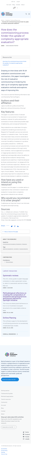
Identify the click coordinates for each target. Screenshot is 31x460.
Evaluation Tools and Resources (12, 20)
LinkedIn (27, 439)
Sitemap (3, 452)
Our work (9, 4)
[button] (26, 14)
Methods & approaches (7, 396)
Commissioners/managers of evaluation (12, 244)
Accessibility (4, 448)
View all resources (9, 334)
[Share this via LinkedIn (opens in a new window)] (18, 226)
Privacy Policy (4, 450)
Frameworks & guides (7, 393)
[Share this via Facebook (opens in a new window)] (14, 226)
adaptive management (8, 248)
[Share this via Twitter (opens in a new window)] (11, 226)
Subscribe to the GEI (7, 427)
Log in (18, 1)
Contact (18, 4)
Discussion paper (12, 45)
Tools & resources (6, 399)
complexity (16, 248)
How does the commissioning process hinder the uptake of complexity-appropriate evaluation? (14, 63)
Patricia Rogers (9, 262)
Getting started (5, 390)
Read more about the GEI (8, 379)
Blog (13, 4)
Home (2, 20)
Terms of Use (4, 454)
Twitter (27, 432)
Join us (13, 1)
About (23, 4)
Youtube (27, 436)
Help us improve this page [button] (11, 231)
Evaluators (24, 244)
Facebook (27, 434)
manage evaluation (23, 248)
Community (4, 402)
